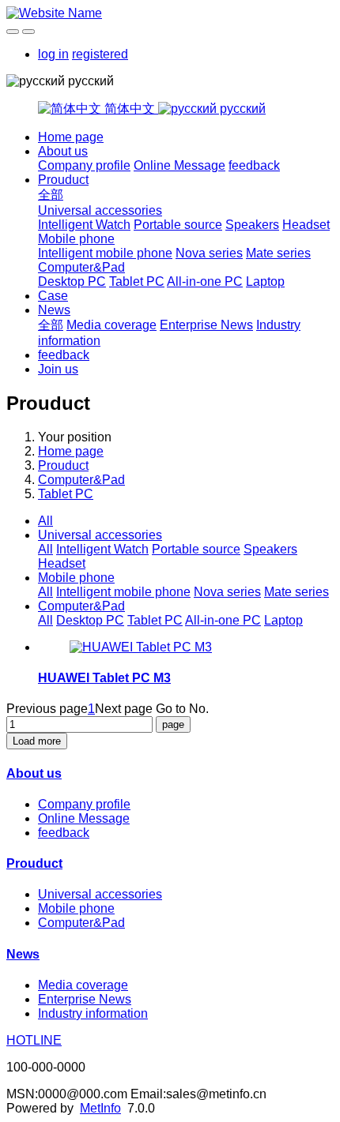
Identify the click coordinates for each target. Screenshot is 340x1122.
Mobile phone (76, 239)
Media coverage (111, 325)
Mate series (278, 253)
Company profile (84, 165)
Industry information (93, 1013)
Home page (71, 137)
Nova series (209, 253)
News (54, 310)
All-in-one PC (205, 281)
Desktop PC (72, 281)
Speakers (252, 224)
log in (53, 54)
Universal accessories (100, 210)
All (45, 520)
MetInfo (100, 1108)
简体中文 (129, 108)
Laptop (265, 281)
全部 (50, 194)
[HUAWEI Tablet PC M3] (141, 647)
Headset (306, 224)
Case (53, 295)
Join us (58, 369)
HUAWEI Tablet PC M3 (104, 678)
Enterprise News (206, 325)
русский (241, 108)
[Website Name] (170, 13)
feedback (254, 165)
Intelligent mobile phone (105, 253)
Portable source (178, 224)
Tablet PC (136, 281)
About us (63, 151)
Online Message (179, 165)
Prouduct (63, 179)
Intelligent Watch (84, 224)
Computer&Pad (81, 267)
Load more (37, 741)
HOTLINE (34, 1040)
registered (100, 54)
